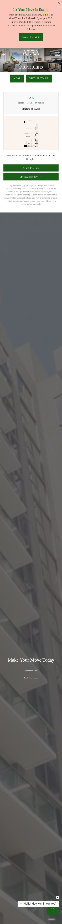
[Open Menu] (57, 54)
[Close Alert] (58, 4)
